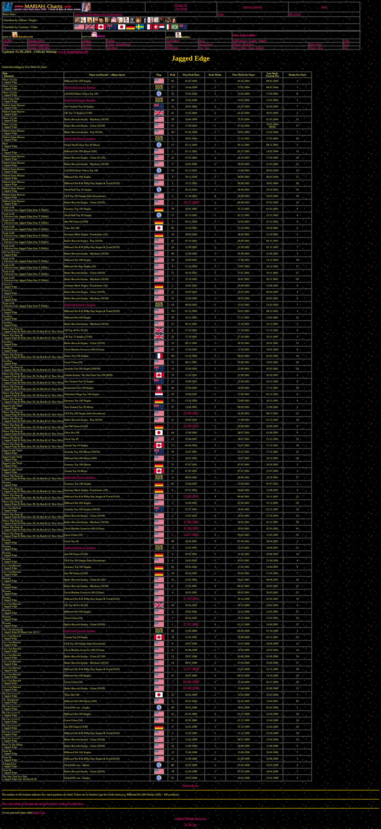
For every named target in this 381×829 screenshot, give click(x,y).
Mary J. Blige (239, 48)
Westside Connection (38, 44)
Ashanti (236, 44)
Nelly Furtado (240, 40)
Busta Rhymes (123, 44)
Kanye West (315, 44)
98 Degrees (172, 48)
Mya (320, 48)
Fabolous (87, 48)
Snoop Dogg (205, 44)
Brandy (262, 40)
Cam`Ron (7, 40)
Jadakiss (32, 48)
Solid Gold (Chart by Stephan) (79, 87)
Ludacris (86, 40)
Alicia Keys (248, 44)
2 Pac (346, 40)
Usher (169, 44)
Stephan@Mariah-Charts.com (190, 818)
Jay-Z (202, 40)
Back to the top (190, 785)
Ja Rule (110, 44)
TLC (346, 48)
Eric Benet (112, 48)
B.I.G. (347, 44)
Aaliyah (260, 48)
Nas (206, 48)
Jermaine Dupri (36, 40)
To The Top (190, 824)
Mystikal (86, 44)
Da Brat (110, 40)
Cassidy (253, 40)
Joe (4, 48)
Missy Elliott (172, 40)
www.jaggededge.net (73, 52)
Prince (312, 48)
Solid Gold (39, 812)
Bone (251, 48)
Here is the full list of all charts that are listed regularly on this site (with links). (42, 803)
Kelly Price (44, 48)
